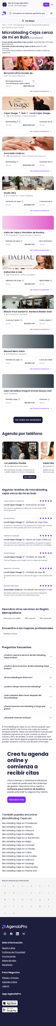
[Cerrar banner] (52, 4)
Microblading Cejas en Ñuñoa (17, 826)
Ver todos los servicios (39, 91)
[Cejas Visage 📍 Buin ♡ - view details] (28, 103)
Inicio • (4, 25)
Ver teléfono (29, 477)
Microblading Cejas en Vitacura (18, 830)
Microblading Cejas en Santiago (18, 863)
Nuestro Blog (8, 948)
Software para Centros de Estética (26, 789)
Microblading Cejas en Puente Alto (19, 870)
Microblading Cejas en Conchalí (18, 845)
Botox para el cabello (12, 618)
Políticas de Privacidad (13, 952)
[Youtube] (24, 934)
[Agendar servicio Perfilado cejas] (20, 401)
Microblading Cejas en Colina (17, 852)
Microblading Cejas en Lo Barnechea (20, 837)
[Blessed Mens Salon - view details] (28, 341)
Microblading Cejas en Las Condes (19, 856)
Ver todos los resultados (28, 419)
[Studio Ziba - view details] (28, 183)
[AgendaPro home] (4, 13)
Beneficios (7, 964)
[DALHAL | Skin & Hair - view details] (28, 262)
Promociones (9, 956)
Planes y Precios (10, 977)
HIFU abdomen (46, 618)
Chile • (10, 25)
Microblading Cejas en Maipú (16, 841)
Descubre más (16, 799)
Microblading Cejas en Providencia (19, 823)
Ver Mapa (30, 20)
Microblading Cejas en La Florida (18, 848)
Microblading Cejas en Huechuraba (20, 867)
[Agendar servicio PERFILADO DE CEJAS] (20, 282)
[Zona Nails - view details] (28, 143)
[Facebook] (11, 934)
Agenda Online (9, 982)
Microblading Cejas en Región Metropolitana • (32, 25)
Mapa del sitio (9, 960)
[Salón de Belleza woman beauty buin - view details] (28, 381)
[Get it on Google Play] (11, 1009)
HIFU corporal (30, 618)
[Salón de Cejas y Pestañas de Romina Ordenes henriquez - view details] (28, 223)
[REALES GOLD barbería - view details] (28, 302)
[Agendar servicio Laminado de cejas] (20, 203)
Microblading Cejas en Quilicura (18, 859)
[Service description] (33, 81)
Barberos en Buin (10, 634)
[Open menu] (51, 13)
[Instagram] (5, 934)
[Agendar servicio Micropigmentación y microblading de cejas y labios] (20, 83)
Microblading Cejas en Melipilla (17, 834)
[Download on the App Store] (11, 1002)
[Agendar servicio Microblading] (20, 164)
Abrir (46, 4)
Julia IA (5, 986)
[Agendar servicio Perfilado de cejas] (20, 243)
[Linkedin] (17, 934)
